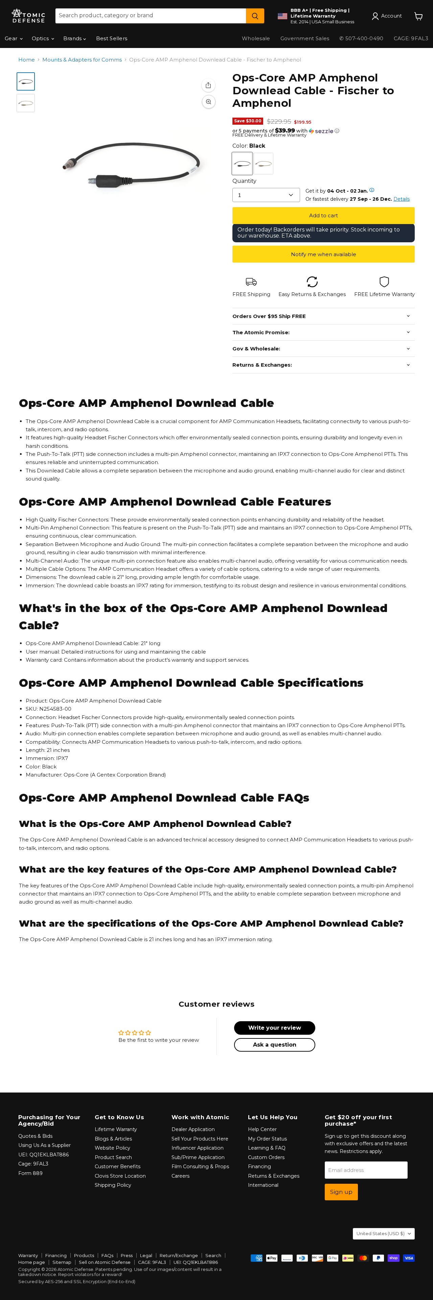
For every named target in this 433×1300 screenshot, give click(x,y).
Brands (73, 38)
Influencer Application (198, 1148)
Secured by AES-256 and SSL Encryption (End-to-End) (76, 1281)
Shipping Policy (113, 1185)
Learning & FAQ (267, 1148)
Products (84, 1255)
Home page (31, 1262)
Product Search (113, 1157)
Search (213, 1255)
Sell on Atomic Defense (105, 1262)
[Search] (255, 15)
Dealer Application (193, 1129)
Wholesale (256, 38)
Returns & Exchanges (273, 1176)
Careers (180, 1176)
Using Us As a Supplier (44, 1145)
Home (26, 60)
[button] (323, 130)
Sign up (341, 1191)
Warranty (28, 1255)
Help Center (262, 1129)
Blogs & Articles (113, 1139)
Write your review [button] (274, 1028)
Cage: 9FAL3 (33, 1164)
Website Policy (112, 1148)
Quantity (244, 181)
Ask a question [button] (274, 1044)
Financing (259, 1166)
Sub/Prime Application (198, 1157)
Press (127, 1255)
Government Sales (304, 38)
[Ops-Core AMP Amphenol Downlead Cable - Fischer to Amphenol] (26, 81)
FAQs (107, 1255)
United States (381, 1233)
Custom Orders (266, 1157)
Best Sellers (112, 38)
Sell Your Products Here (200, 1139)
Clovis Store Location (120, 1176)
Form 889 (30, 1173)
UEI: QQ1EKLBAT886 (43, 1155)
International (263, 1185)
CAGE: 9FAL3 (152, 1262)
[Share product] (208, 85)
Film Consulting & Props (200, 1166)
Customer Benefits (117, 1166)
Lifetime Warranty (116, 1129)
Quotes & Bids (35, 1136)
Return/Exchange (179, 1255)
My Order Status (267, 1139)
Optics (41, 38)
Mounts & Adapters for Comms (82, 60)
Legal (146, 1255)
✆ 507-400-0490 (361, 38)
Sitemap (61, 1262)
